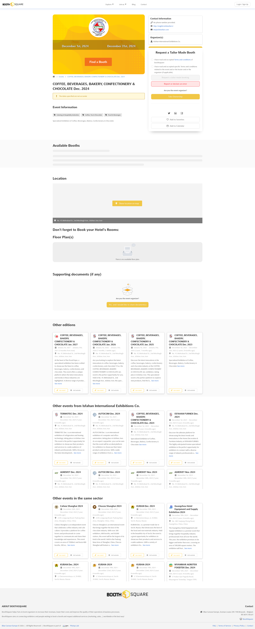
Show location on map (129, 203)
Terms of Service (224, 626)
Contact (144, 4)
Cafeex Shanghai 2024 (71, 506)
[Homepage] (42, 4)
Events (61, 77)
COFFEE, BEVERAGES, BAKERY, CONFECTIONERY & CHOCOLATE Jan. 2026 (107, 340)
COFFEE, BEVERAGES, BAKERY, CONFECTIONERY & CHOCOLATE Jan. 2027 (69, 340)
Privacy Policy (239, 626)
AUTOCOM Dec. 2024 (109, 413)
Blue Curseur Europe (10, 626)
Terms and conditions (182, 60)
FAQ (214, 626)
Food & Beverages (114, 115)
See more (58, 383)
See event (62, 390)
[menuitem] (110, 4)
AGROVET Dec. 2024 (70, 472)
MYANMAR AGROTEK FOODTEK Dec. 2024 (186, 566)
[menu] (126, 4)
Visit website (77, 390)
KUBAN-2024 (105, 564)
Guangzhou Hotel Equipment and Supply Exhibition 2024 (183, 509)
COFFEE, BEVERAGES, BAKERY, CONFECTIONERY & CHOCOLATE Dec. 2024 (96, 77)
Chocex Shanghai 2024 (110, 506)
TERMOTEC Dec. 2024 (71, 413)
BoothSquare (248, 619)
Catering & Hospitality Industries (68, 115)
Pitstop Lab (74, 626)
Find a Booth (98, 61)
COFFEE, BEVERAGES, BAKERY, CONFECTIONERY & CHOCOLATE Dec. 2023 (183, 340)
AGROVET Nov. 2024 (146, 472)
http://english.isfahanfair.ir (163, 26)
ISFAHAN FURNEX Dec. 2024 (186, 415)
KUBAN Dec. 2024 (145, 506)
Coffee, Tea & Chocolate (93, 115)
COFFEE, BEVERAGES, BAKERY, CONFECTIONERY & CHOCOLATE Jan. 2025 (145, 340)
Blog (133, 4)
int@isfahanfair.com (161, 30)
